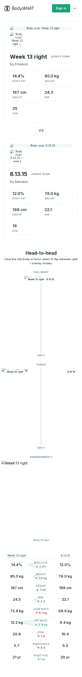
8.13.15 (65, 555)
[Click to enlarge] (17, 39)
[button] (41, 317)
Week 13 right (16, 555)
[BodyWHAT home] (20, 8)
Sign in (61, 8)
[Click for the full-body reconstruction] (41, 28)
